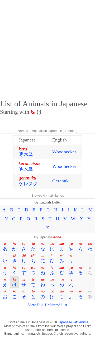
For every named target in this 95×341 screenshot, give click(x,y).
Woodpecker (64, 151)
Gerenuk (60, 180)
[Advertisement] (47, 47)
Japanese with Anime (73, 322)
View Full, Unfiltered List (47, 305)
